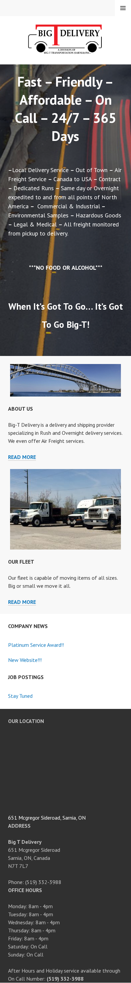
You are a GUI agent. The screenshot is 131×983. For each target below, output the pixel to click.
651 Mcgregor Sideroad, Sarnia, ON (47, 817)
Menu (123, 8)
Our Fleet (21, 561)
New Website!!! (25, 660)
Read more (22, 457)
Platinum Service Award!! (36, 644)
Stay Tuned (20, 695)
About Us (20, 408)
